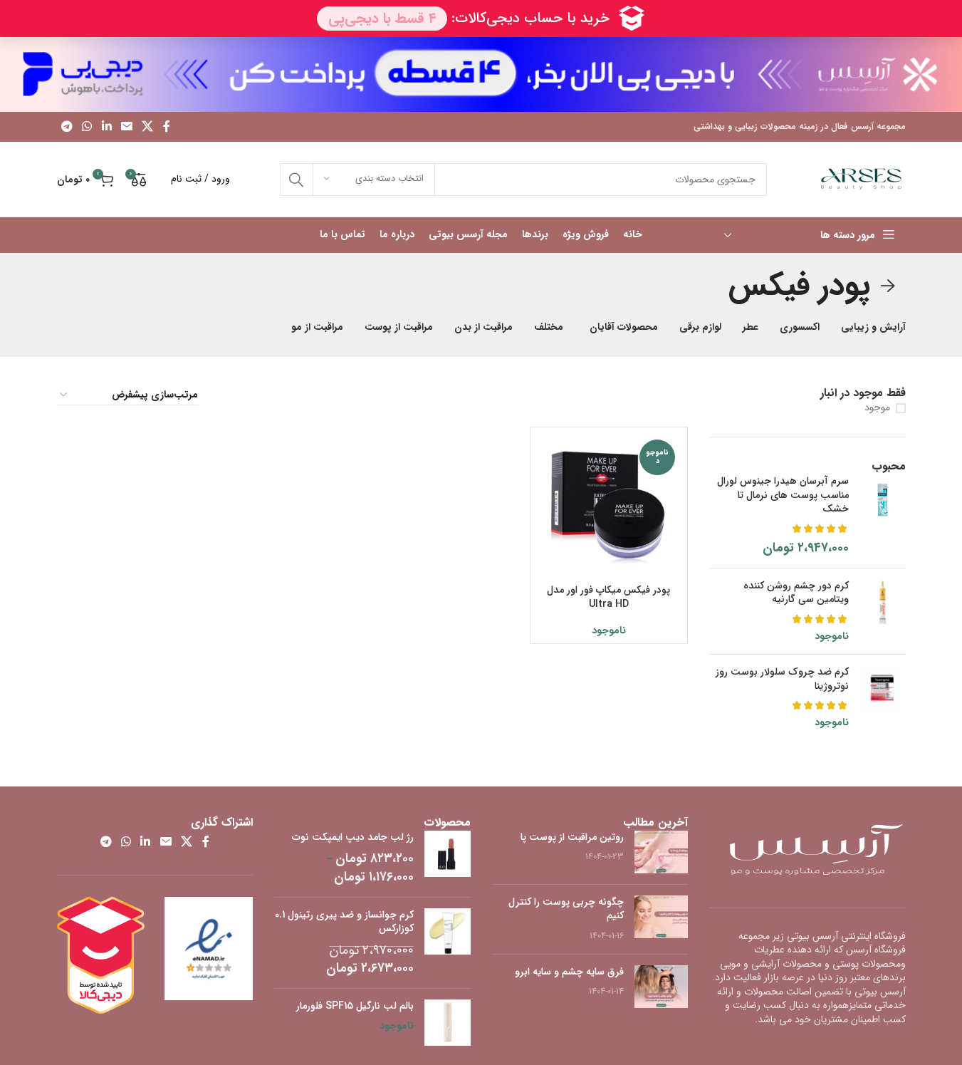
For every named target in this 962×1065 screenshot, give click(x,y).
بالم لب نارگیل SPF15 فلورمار (355, 1006)
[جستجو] (296, 179)
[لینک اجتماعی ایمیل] (126, 126)
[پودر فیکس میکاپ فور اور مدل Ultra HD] (609, 506)
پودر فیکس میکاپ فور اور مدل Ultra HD (608, 597)
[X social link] (147, 126)
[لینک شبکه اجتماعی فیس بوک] (166, 126)
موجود (877, 408)
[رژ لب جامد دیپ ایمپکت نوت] (447, 858)
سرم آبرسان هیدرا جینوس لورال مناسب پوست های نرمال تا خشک (783, 495)
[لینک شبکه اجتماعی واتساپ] (87, 126)
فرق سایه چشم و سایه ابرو (569, 972)
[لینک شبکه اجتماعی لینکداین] (106, 126)
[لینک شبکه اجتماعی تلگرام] (67, 126)
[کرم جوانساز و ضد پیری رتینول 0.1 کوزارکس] (447, 943)
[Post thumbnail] (661, 852)
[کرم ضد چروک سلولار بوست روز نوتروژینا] (882, 697)
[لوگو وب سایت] (861, 179)
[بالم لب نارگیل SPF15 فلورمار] (447, 1022)
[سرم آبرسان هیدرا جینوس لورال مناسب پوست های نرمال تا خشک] (882, 515)
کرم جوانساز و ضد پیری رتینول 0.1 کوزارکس (344, 922)
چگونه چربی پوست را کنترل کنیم (566, 909)
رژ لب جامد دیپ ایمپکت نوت (353, 838)
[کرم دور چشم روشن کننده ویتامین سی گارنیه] (882, 611)
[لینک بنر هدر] (481, 74)
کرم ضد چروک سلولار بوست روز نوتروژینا (782, 679)
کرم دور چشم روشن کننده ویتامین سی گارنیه (796, 593)
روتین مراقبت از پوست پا (572, 837)
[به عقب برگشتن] (888, 286)
